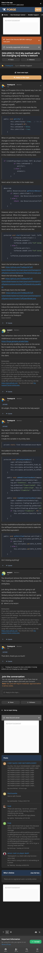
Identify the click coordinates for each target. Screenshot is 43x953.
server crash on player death (18, 853)
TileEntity (12, 865)
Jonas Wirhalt (13, 788)
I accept (37, 942)
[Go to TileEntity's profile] (4, 853)
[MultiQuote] (3, 323)
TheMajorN (9, 66)
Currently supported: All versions (17, 47)
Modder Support (26, 66)
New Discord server (13, 718)
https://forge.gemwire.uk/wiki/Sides (14, 341)
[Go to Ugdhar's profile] (4, 806)
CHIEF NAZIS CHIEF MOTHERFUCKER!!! (22, 763)
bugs (9, 806)
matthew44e (13, 801)
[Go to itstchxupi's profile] (4, 823)
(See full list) (35, 873)
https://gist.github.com (9, 383)
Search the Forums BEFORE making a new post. (17, 40)
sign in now (12, 681)
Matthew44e (12, 793)
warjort (9, 330)
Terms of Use (6, 944)
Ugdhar (11, 818)
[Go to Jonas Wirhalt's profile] (4, 763)
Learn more (4, 4)
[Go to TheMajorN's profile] (3, 66)
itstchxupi (12, 848)
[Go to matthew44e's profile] (4, 793)
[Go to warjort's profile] (4, 331)
